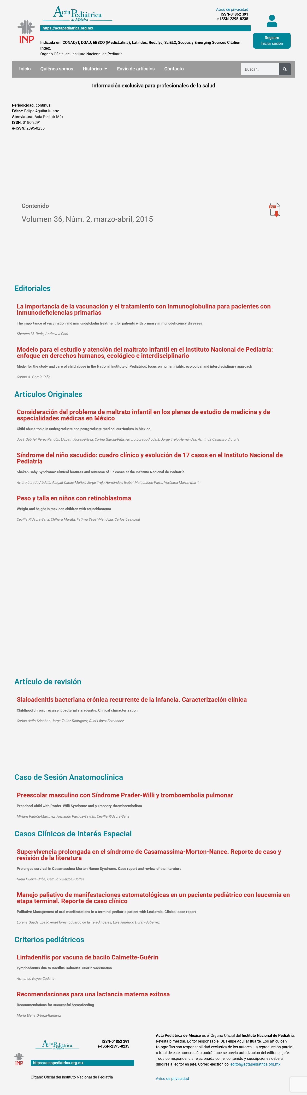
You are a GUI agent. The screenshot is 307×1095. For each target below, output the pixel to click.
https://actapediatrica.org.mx (68, 28)
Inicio (25, 69)
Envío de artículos (136, 69)
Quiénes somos (56, 69)
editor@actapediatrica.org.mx (255, 1064)
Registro (272, 37)
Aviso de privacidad (232, 9)
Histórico (92, 69)
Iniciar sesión (272, 43)
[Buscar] (285, 69)
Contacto (174, 69)
